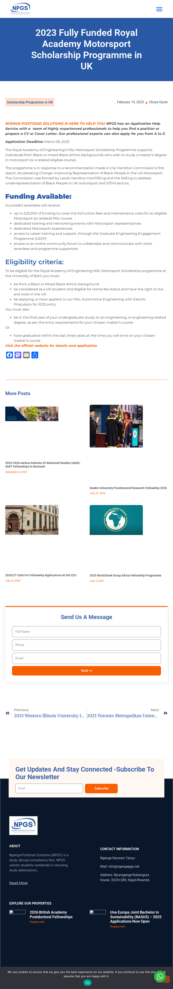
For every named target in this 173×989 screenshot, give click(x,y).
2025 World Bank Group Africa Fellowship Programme (125, 575)
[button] (159, 9)
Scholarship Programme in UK (30, 102)
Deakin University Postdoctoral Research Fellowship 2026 (128, 488)
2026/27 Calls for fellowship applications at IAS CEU (40, 575)
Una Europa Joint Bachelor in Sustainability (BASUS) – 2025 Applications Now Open (135, 916)
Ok (87, 982)
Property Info (37, 922)
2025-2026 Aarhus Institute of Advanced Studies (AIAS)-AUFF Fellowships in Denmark (43, 464)
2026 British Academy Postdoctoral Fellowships (51, 914)
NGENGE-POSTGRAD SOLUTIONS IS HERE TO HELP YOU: (55, 124)
